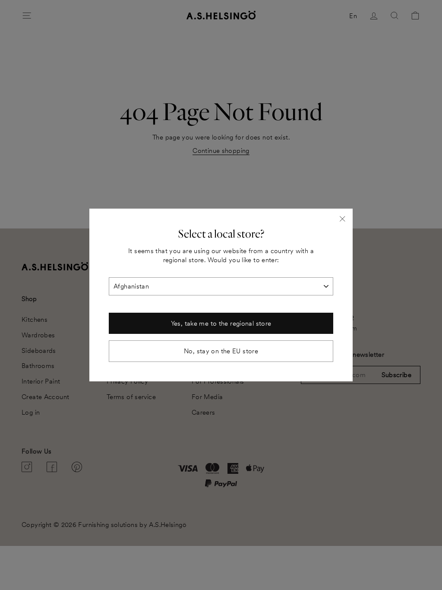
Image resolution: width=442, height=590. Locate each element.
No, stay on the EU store (221, 351)
